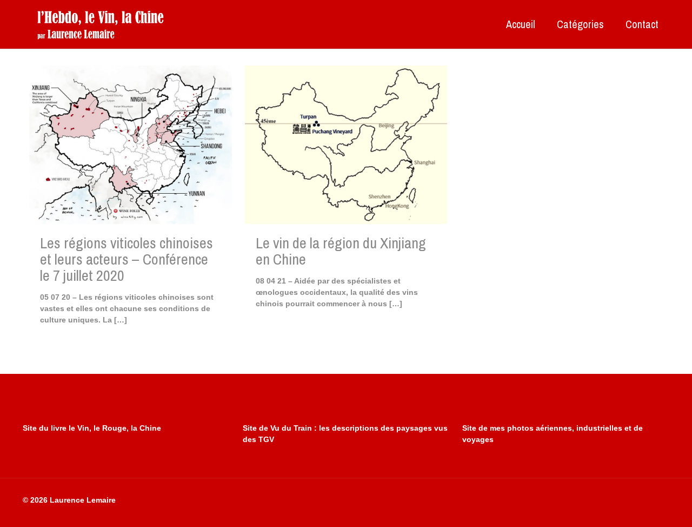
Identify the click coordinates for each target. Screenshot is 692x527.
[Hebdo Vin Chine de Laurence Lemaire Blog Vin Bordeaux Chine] (100, 24)
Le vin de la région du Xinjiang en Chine (341, 251)
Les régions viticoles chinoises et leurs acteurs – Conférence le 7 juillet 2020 (126, 259)
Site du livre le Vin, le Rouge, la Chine (92, 428)
